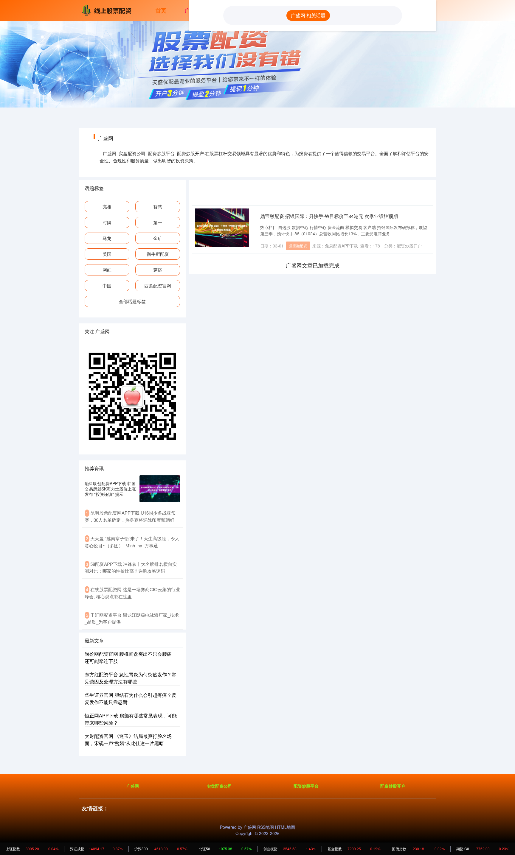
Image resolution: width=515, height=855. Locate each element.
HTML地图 (285, 827)
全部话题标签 (132, 301)
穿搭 (157, 270)
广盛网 (132, 786)
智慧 (157, 206)
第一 (157, 222)
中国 (107, 285)
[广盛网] (108, 10)
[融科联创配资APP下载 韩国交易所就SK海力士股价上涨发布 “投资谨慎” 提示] (159, 488)
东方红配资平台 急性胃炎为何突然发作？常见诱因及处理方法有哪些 (130, 678)
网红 (107, 270)
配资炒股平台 (306, 786)
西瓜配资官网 (157, 285)
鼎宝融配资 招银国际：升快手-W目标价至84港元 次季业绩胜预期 (329, 216)
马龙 (107, 238)
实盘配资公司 (219, 786)
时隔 (107, 222)
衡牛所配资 (158, 254)
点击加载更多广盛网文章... (313, 265)
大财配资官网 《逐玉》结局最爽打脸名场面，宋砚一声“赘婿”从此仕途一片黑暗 (128, 740)
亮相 (107, 206)
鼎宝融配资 (298, 245)
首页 (161, 10)
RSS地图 (265, 827)
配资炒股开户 (392, 786)
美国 (107, 254)
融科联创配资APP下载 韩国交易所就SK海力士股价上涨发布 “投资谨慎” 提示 (110, 488)
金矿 (157, 238)
